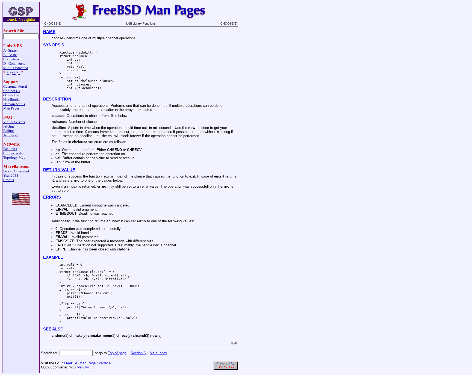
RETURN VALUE (59, 170)
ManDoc (83, 367)
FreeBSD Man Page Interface (87, 363)
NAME (49, 31)
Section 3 (138, 353)
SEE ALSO (53, 329)
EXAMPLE (53, 257)
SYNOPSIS (53, 45)
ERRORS (52, 197)
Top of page (117, 353)
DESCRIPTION (57, 99)
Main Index (158, 353)
